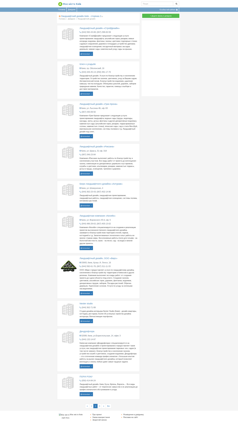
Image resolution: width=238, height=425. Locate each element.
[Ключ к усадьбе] (68, 70)
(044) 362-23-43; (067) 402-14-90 (96, 192)
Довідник (71, 9)
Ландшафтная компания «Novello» (98, 216)
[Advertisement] (160, 58)
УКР (63, 418)
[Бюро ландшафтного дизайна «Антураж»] (68, 189)
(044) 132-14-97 (89, 339)
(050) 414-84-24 (89, 381)
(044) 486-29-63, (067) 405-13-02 (96, 224)
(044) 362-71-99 (89, 307)
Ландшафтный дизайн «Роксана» (97, 146)
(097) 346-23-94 (89, 155)
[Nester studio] (68, 309)
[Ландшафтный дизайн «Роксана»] (68, 152)
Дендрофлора (87, 331)
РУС (68, 418)
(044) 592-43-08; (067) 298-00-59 (96, 32)
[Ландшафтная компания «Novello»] (68, 221)
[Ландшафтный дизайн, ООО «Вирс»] (68, 266)
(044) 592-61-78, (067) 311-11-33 (96, 266)
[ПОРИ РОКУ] (68, 382)
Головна (61, 9)
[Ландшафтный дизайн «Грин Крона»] (68, 110)
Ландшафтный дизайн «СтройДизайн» (100, 28)
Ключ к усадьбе (88, 64)
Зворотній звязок (99, 420)
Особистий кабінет (168, 10)
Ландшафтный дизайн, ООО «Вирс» (98, 258)
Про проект (97, 414)
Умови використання (101, 417)
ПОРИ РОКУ (86, 376)
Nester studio (86, 303)
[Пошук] (176, 4)
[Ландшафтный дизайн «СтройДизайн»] (68, 34)
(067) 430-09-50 (89, 112)
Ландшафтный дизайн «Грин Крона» (99, 104)
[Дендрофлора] (68, 337)
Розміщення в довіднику (133, 414)
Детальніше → (86, 54)
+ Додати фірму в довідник (161, 16)
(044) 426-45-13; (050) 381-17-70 (96, 72)
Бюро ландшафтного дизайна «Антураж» (101, 184)
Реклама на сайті (130, 417)
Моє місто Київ (72, 3)
